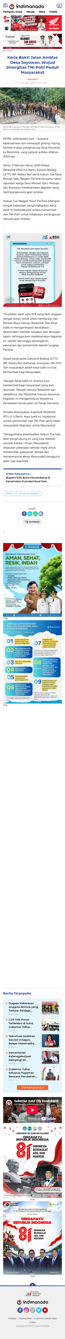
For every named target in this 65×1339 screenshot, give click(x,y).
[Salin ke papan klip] (40, 513)
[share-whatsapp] (35, 513)
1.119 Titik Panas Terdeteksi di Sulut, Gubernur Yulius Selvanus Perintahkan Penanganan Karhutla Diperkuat (23, 1023)
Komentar (34, 521)
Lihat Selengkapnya (31, 1087)
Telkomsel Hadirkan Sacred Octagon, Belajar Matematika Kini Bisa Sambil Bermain (22, 1039)
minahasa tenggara (29, 493)
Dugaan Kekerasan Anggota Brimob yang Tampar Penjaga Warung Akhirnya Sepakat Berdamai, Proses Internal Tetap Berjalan (23, 1007)
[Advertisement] (32, 846)
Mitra (42, 11)
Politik (53, 11)
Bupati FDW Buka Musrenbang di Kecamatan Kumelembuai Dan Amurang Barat (28, 479)
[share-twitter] (29, 513)
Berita (9, 493)
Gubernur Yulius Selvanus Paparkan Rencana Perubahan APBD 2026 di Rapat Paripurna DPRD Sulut (23, 1072)
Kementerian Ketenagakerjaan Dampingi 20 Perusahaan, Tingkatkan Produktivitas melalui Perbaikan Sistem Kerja (23, 1056)
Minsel (30, 11)
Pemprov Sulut (12, 11)
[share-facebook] (24, 513)
